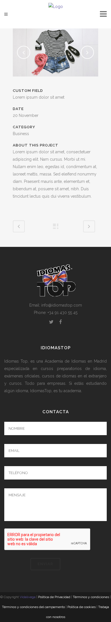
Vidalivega (28, 597)
